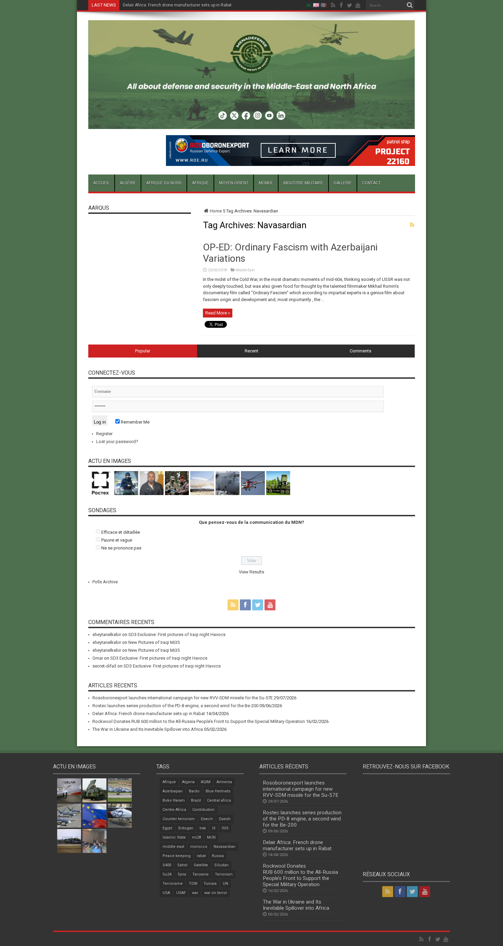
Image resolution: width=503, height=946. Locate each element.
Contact (371, 183)
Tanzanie (200, 874)
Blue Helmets (218, 791)
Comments (360, 350)
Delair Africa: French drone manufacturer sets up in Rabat (148, 713)
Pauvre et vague (116, 540)
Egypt (167, 828)
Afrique (200, 183)
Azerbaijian (173, 791)
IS (214, 828)
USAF (181, 893)
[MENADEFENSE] (251, 123)
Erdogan (185, 828)
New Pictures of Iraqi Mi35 (154, 642)
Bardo (194, 791)
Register (104, 433)
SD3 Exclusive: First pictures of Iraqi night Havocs (176, 634)
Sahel (182, 865)
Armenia (224, 782)
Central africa (219, 800)
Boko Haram (174, 800)
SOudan (221, 865)
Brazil (196, 800)
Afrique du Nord (164, 183)
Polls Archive (105, 581)
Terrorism (224, 874)
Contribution (203, 809)
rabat (201, 856)
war (195, 893)
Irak (202, 828)
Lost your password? (117, 441)
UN (225, 883)
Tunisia (210, 883)
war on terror (215, 893)
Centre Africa (174, 809)
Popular (142, 350)
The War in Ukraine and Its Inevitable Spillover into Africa (147, 729)
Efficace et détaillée (120, 532)
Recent (251, 350)
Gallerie (343, 183)
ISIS (225, 828)
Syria (182, 874)
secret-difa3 (104, 666)
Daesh (225, 819)
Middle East (245, 270)
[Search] (410, 5)
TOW (193, 883)
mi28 (196, 837)
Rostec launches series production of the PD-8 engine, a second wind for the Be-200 (175, 705)
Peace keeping (177, 856)
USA (166, 893)
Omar (97, 658)
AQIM (205, 782)
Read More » (217, 312)
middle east (173, 846)
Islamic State (174, 837)
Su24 (167, 874)
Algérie (128, 183)
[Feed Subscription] (412, 225)
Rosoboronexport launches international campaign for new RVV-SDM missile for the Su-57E (182, 697)
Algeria (188, 782)
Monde (266, 183)
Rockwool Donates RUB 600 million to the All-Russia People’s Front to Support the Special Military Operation (224, 5)
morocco (198, 846)
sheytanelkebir (106, 634)
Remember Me (135, 422)
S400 (167, 865)
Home (216, 210)
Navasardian (224, 846)
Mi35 (211, 837)
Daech (207, 819)
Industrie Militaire (303, 183)
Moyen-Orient (233, 183)
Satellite (201, 865)
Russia (218, 856)
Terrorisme (173, 883)
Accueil (101, 183)
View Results (251, 571)
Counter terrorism (179, 819)
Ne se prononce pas (121, 547)
